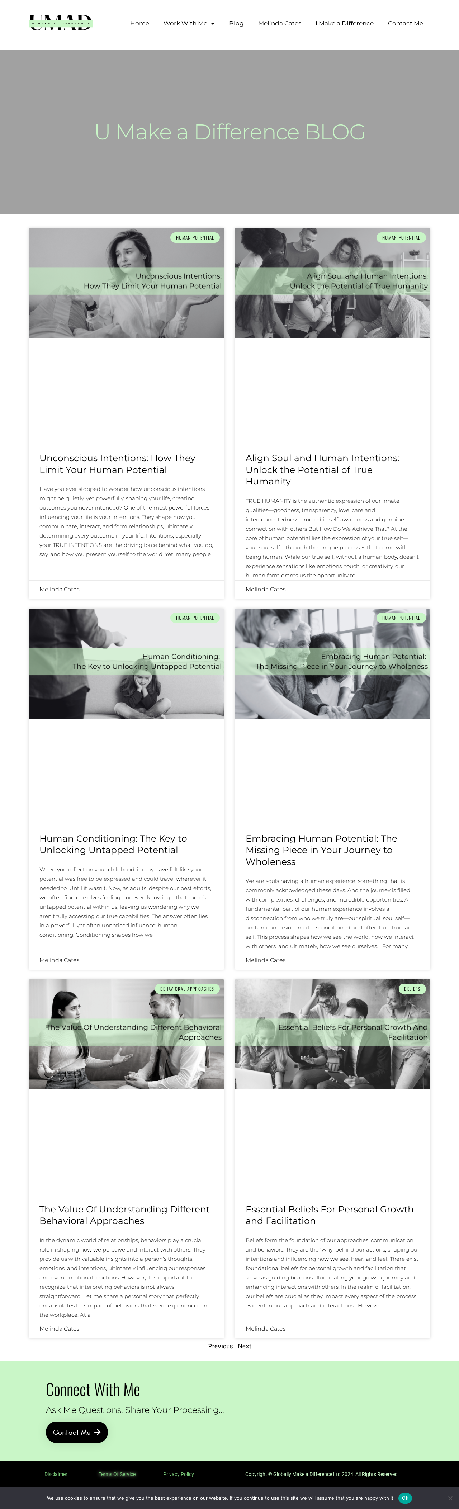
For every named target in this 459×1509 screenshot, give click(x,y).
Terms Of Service (117, 1474)
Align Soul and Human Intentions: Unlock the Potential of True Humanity (322, 470)
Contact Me (405, 23)
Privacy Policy (178, 1474)
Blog (236, 23)
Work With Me (185, 23)
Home (139, 23)
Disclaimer (55, 1474)
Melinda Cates (279, 23)
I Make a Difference (345, 23)
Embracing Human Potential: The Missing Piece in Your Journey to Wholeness (321, 850)
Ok (405, 1498)
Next (244, 1346)
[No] (450, 1498)
